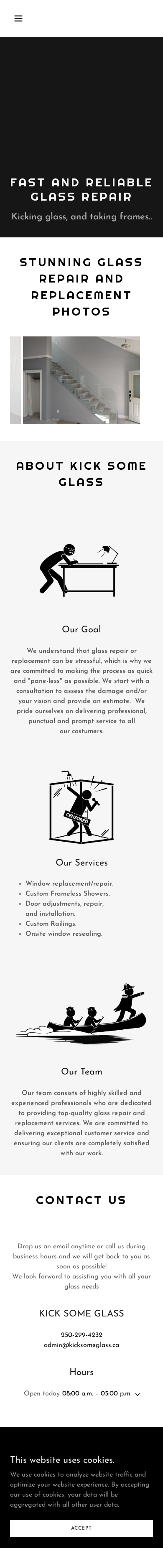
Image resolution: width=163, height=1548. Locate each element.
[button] (26, 18)
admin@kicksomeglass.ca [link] (81, 1345)
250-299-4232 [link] (81, 1335)
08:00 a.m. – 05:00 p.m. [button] (97, 1393)
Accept (81, 1527)
